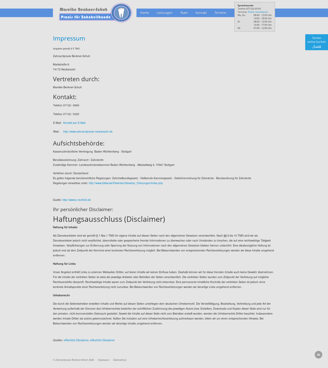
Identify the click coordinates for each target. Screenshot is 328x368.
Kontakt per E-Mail (74, 123)
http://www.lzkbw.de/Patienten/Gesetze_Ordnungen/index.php (126, 183)
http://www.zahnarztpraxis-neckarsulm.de (88, 131)
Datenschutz (119, 360)
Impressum (69, 38)
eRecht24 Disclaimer (76, 340)
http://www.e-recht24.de (76, 200)
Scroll (318, 354)
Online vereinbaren (258, 12)
